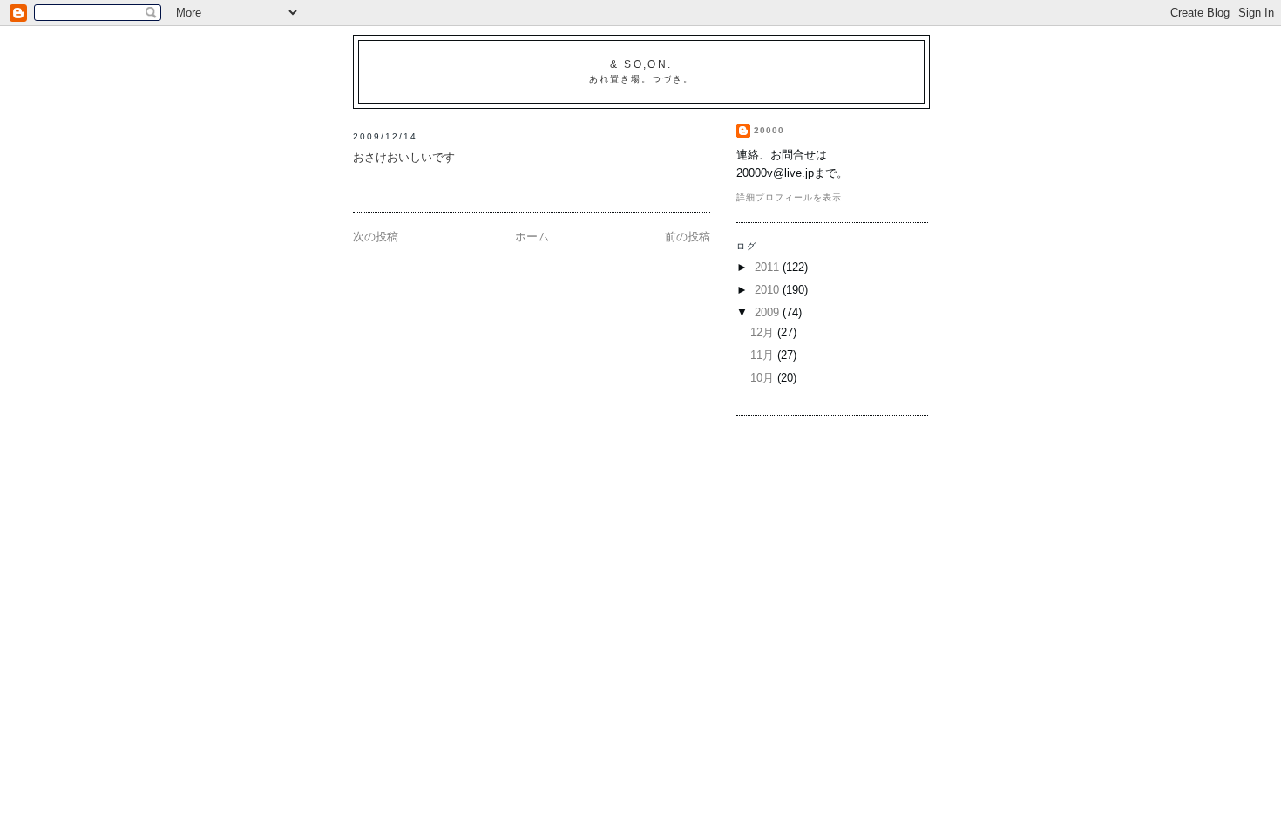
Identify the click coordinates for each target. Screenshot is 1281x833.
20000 (769, 130)
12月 (763, 332)
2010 (769, 289)
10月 (763, 377)
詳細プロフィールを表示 (789, 197)
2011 (769, 267)
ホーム (532, 236)
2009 (769, 312)
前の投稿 (687, 236)
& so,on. (641, 64)
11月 (763, 355)
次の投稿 (375, 236)
